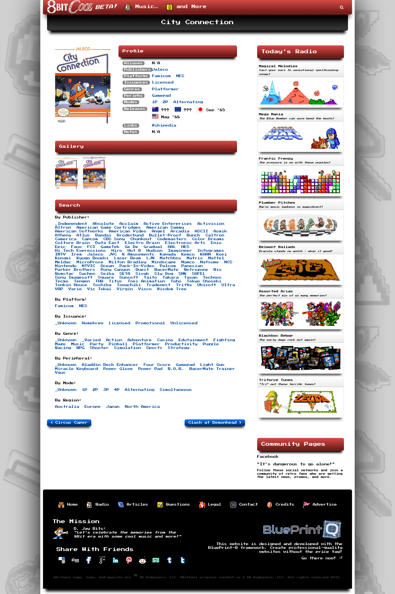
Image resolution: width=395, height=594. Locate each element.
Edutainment (193, 340)
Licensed (163, 82)
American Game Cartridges (109, 227)
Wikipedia (164, 125)
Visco (145, 289)
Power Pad (150, 369)
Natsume (209, 262)
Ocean (107, 266)
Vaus (60, 372)
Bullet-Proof (165, 235)
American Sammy (165, 227)
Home (71, 504)
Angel (158, 231)
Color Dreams (208, 239)
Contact (247, 504)
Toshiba (102, 285)
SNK (183, 273)
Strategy (178, 348)
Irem (76, 254)
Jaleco (160, 69)
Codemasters (172, 239)
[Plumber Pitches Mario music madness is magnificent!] (300, 241)
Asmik (220, 231)
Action (114, 340)
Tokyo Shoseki (204, 281)
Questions (176, 504)
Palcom (168, 266)
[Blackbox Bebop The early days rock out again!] (300, 374)
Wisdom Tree (172, 289)
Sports (154, 348)
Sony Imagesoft (74, 277)
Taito (150, 277)
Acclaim (129, 223)
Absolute (103, 223)
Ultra (228, 285)
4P (117, 389)
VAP (59, 289)
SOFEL (199, 273)
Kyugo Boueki (93, 258)
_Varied (91, 340)
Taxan (191, 277)
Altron (63, 227)
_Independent (71, 223)
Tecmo (62, 281)
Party (96, 344)
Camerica (66, 239)
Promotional (150, 323)
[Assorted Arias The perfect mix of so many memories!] (300, 330)
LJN (150, 258)
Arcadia (180, 231)
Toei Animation (146, 281)
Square (106, 277)
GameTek (110, 247)
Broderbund (130, 235)
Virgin (125, 289)
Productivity (181, 344)
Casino (165, 340)
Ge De (131, 247)
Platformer (165, 89)
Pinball (118, 344)
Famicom (161, 76)
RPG (81, 348)
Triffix (184, 285)
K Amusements (138, 254)
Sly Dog (164, 273)
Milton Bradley (127, 262)
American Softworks (79, 231)
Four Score (157, 364)
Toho (176, 281)
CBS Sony (114, 239)
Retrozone (196, 269)
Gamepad (161, 95)
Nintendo (66, 266)
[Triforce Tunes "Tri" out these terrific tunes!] (300, 418)
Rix (218, 269)
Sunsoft (129, 277)
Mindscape (164, 262)
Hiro (117, 250)
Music (78, 344)
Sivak (142, 273)
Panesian (192, 266)
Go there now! (320, 558)
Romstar (64, 273)
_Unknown (66, 323)
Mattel (216, 258)
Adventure (140, 340)
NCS (228, 262)
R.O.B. (176, 369)
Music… (145, 7)
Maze (60, 344)
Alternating (188, 102)
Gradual (153, 247)
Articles (136, 504)
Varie (75, 289)
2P (165, 102)
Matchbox (170, 258)
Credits (284, 504)
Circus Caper (70, 422)
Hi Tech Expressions (80, 250)
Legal (213, 504)
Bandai (103, 235)
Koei (221, 254)
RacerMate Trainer (212, 369)
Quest (142, 269)
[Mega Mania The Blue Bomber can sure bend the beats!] (300, 152)
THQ (99, 281)
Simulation (127, 348)
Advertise (323, 504)
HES (185, 247)
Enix (216, 243)
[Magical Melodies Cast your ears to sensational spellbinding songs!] (300, 108)
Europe (93, 406)
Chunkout (141, 239)
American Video (127, 231)
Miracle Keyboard (76, 369)
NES (180, 76)
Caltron (215, 235)
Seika (107, 273)
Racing (63, 348)
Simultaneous (176, 389)
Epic (60, 247)
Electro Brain (142, 243)
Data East (107, 243)
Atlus (83, 235)
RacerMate (167, 269)
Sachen (87, 273)
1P (154, 102)
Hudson (154, 250)
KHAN (205, 254)
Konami (63, 258)
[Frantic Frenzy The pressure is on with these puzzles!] (300, 197)
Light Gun (212, 364)
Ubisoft (207, 285)
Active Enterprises (168, 223)
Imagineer (180, 250)
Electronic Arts (185, 243)
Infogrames (211, 250)
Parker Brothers (75, 269)
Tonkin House (71, 285)
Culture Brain (72, 243)
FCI (91, 247)
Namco (188, 262)
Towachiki (129, 285)
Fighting (224, 340)
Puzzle (211, 344)
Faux (76, 247)
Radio (101, 504)
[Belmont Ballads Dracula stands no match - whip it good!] (300, 285)
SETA (125, 273)
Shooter (99, 348)
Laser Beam (127, 258)
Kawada (168, 254)
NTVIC (88, 266)
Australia (67, 406)
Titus (115, 281)
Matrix (195, 258)
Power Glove (118, 369)
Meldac (63, 262)
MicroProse (90, 262)
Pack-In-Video (137, 266)
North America (142, 406)
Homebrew (92, 323)
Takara (171, 277)
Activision (211, 223)
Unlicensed (184, 323)
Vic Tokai (99, 289)
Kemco (188, 254)
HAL (172, 247)
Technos (212, 277)
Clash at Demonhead (213, 422)
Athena (63, 235)
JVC (113, 254)
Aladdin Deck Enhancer (110, 364)
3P (106, 389)
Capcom (90, 239)
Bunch (193, 235)
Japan (113, 406)
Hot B (134, 250)
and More (190, 7)
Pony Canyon (115, 269)
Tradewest (158, 285)
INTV (60, 254)
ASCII (201, 231)
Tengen (82, 281)
